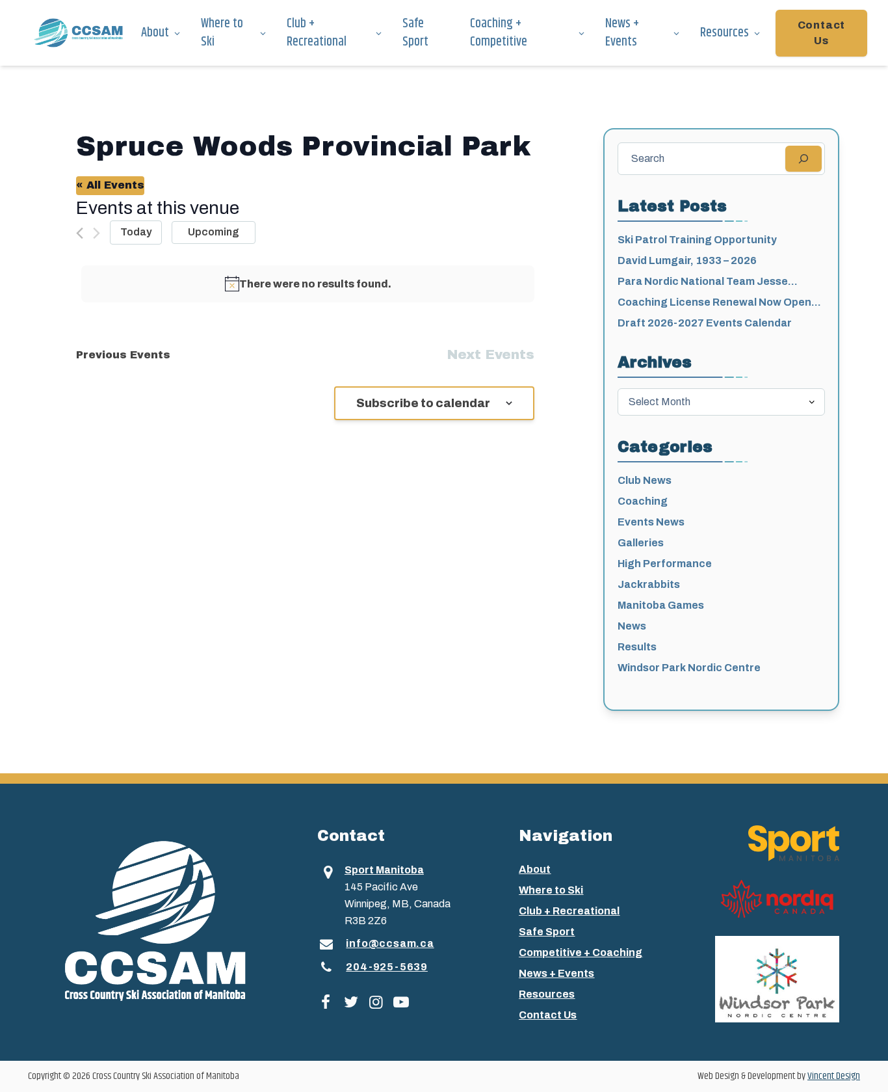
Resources (724, 33)
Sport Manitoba (384, 869)
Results (637, 646)
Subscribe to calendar (423, 403)
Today (135, 231)
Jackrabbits (649, 584)
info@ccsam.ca (390, 943)
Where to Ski (222, 33)
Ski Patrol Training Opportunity (697, 239)
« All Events (110, 185)
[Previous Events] (79, 233)
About (155, 33)
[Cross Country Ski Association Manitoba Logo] (175, 919)
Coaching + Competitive (498, 33)
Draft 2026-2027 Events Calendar (705, 322)
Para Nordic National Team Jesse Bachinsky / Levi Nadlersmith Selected (715, 282)
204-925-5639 (387, 966)
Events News (651, 521)
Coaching (643, 501)
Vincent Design (833, 1076)
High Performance (665, 563)
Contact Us (822, 33)
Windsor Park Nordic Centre (689, 667)
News (632, 626)
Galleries (641, 542)
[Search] (803, 159)
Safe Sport (415, 33)
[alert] (307, 284)
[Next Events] (96, 233)
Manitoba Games (661, 605)
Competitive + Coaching (580, 952)
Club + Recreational (316, 33)
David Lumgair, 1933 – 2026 (687, 260)
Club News (645, 480)
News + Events (622, 33)
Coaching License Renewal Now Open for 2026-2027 (714, 303)
